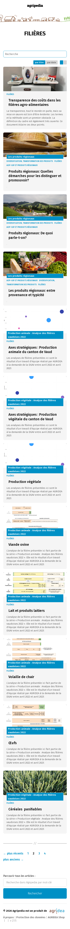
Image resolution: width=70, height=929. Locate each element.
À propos (8, 917)
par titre (39, 62)
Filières (10, 94)
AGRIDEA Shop (56, 917)
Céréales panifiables (25, 809)
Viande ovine (18, 544)
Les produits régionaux (21, 156)
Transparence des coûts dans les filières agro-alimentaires (34, 102)
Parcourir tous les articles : (19, 875)
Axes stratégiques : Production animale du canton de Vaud (32, 349)
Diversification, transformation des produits (30, 161)
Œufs (12, 743)
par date (51, 62)
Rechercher (35, 893)
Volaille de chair (21, 677)
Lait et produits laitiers (26, 611)
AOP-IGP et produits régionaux (22, 165)
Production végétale (24, 482)
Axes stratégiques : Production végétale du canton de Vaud (32, 416)
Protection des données (30, 917)
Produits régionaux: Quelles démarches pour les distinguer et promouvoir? (34, 176)
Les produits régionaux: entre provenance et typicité (31, 292)
